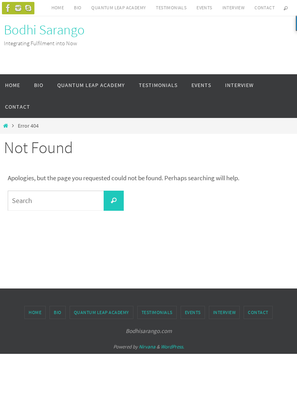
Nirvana (147, 346)
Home (57, 7)
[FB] (8, 8)
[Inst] (18, 8)
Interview (233, 7)
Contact (264, 7)
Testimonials (171, 7)
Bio (77, 7)
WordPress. (172, 346)
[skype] (28, 8)
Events (204, 7)
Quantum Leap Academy (118, 7)
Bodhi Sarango (44, 29)
